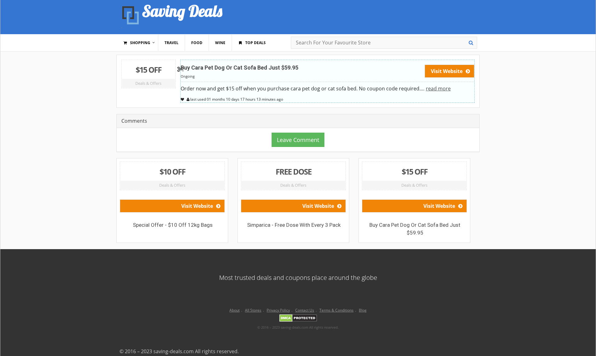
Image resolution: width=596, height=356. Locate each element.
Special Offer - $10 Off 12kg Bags (173, 225)
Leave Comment (298, 140)
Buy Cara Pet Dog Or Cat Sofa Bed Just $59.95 (239, 67)
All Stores (253, 310)
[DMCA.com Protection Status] (298, 319)
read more (438, 88)
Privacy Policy (278, 310)
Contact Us (304, 310)
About (234, 310)
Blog (363, 310)
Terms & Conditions (336, 310)
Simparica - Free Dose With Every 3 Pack (294, 225)
